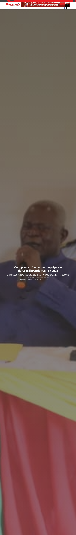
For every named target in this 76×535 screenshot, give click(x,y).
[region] (45, 4)
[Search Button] (70, 8)
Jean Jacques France (27, 279)
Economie (41, 279)
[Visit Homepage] (12, 4)
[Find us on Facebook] (64, 8)
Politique (45, 279)
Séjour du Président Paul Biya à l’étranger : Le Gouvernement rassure (28, 0)
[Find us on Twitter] (66, 8)
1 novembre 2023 (35, 279)
